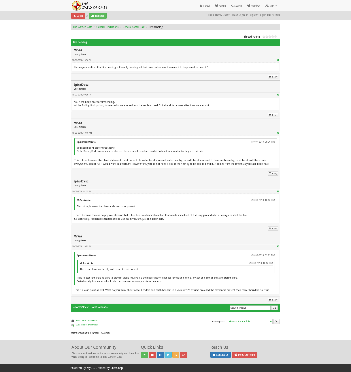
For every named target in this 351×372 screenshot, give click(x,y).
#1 (278, 60)
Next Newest (98, 307)
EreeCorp (116, 368)
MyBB (90, 368)
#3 (278, 133)
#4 (278, 191)
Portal (206, 5)
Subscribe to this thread (87, 325)
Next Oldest (81, 307)
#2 (278, 95)
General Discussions (107, 26)
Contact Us (221, 354)
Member (255, 5)
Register (99, 15)
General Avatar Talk (134, 26)
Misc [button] (272, 5)
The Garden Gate (82, 26)
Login (79, 15)
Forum (222, 5)
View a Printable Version (87, 320)
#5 (278, 246)
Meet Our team (246, 354)
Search (238, 5)
